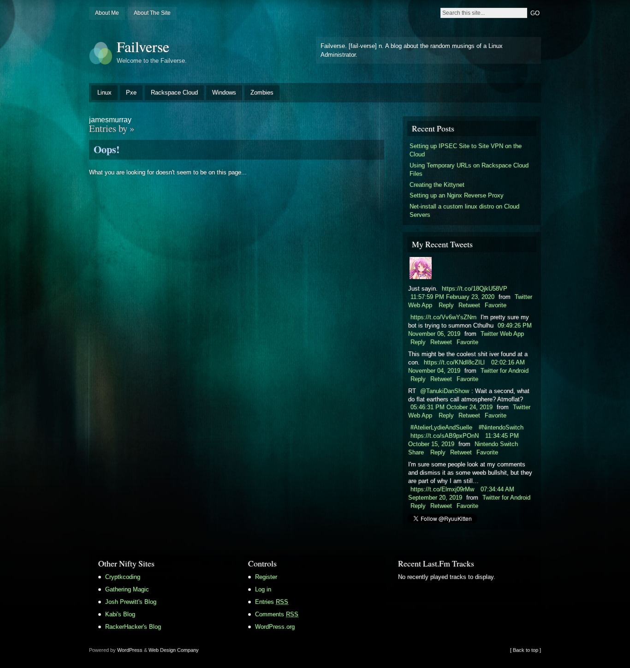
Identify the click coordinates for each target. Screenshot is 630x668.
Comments (276, 614)
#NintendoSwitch (501, 427)
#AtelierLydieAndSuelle (441, 427)
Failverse (143, 46)
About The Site (152, 13)
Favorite (495, 305)
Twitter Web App (502, 333)
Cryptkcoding (122, 576)
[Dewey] (420, 277)
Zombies (261, 92)
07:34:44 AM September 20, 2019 (461, 493)
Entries (271, 601)
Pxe (131, 92)
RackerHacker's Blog (133, 626)
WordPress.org (275, 626)
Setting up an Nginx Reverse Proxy (457, 195)
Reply (446, 305)
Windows (224, 92)
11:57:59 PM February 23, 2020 (452, 296)
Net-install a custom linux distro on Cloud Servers (464, 210)
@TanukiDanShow (444, 391)
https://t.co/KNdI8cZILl (454, 362)
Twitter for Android (505, 370)
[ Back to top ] (525, 650)
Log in (263, 589)
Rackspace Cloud (174, 92)
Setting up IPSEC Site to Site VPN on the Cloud (466, 150)
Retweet (469, 305)
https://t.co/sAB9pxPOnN (444, 435)
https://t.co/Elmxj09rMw (442, 489)
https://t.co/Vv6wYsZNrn (443, 317)
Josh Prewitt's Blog (130, 601)
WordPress (130, 650)
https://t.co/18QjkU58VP (474, 288)
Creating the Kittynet (437, 184)
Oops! (106, 149)
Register (266, 576)
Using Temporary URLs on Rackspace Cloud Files (469, 169)
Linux (104, 92)
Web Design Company (174, 650)
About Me (107, 13)
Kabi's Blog (120, 614)
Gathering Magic (127, 589)
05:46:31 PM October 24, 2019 (451, 407)
